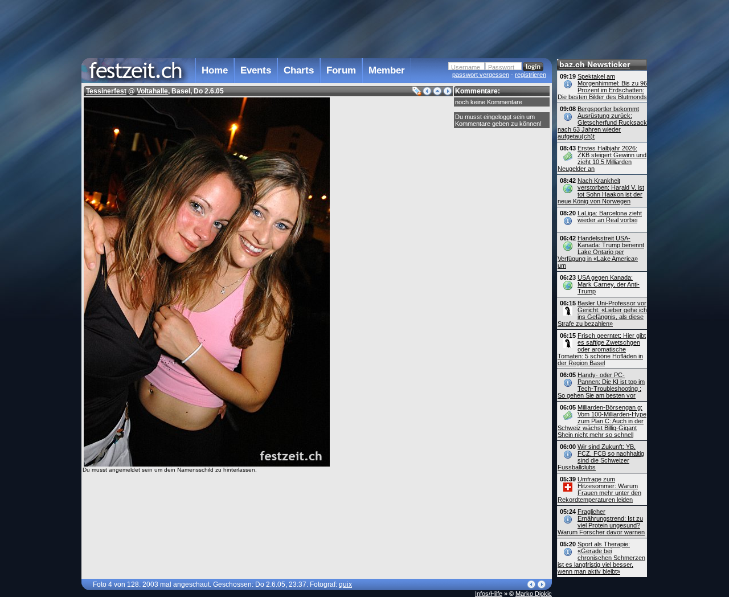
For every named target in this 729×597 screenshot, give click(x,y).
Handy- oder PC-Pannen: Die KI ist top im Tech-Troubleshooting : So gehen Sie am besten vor (601, 385)
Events (255, 70)
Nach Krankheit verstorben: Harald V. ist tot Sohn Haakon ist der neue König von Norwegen (601, 191)
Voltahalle (152, 91)
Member (386, 70)
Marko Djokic (533, 593)
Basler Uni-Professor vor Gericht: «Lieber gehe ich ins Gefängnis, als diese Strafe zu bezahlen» (602, 313)
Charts (299, 70)
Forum (341, 70)
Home (215, 70)
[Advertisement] (316, 28)
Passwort (501, 67)
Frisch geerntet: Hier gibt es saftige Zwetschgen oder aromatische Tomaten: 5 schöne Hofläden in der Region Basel (602, 349)
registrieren (530, 74)
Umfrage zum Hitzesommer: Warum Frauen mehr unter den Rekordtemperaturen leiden (599, 489)
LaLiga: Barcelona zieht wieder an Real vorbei (610, 216)
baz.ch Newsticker (594, 64)
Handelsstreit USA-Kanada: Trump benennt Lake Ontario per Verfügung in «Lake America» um (601, 252)
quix (345, 584)
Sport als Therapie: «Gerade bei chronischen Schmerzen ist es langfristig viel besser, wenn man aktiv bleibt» (601, 558)
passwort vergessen (480, 74)
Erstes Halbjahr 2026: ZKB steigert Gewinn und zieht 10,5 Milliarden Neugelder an (602, 158)
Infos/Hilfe (488, 593)
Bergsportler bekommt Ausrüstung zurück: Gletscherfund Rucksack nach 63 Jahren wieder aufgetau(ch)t (602, 122)
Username (465, 67)
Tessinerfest (106, 91)
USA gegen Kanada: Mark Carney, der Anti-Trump (609, 284)
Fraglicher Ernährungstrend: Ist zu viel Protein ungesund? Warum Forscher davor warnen (601, 521)
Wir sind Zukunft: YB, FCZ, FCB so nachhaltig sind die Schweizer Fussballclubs (601, 457)
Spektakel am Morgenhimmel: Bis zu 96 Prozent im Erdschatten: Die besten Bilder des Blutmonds (602, 86)
